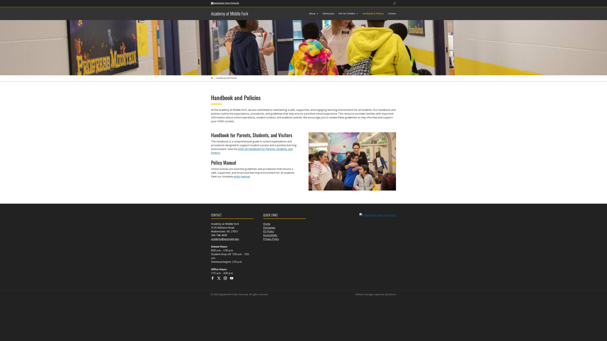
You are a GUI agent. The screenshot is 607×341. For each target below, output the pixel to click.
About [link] (312, 13)
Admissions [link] (328, 13)
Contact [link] (392, 13)
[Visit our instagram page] (225, 278)
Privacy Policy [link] (271, 239)
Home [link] (266, 224)
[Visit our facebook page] (212, 278)
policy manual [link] (242, 176)
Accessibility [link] (270, 235)
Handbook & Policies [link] (373, 13)
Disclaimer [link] (269, 227)
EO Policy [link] (268, 231)
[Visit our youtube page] (231, 278)
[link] (225, 3)
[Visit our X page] (219, 278)
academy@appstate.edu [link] (225, 239)
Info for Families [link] (346, 13)
